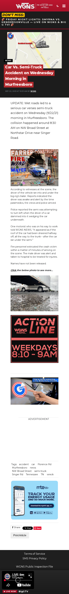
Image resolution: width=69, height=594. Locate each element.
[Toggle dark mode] (57, 6)
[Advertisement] (41, 441)
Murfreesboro (19, 467)
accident (24, 464)
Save (39, 528)
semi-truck (40, 471)
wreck (50, 474)
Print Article (19, 535)
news (33, 467)
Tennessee (32, 474)
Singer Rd (17, 474)
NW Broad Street (22, 471)
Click (14, 270)
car (33, 464)
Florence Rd (44, 464)
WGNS (33, 91)
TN (42, 474)
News (8, 60)
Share (16, 527)
